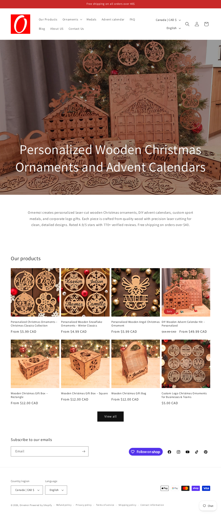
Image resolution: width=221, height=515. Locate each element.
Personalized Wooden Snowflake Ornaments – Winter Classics (81, 323)
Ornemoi (24, 505)
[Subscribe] (83, 451)
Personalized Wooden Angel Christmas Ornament (135, 323)
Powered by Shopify (41, 505)
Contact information (152, 504)
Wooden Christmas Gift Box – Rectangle (29, 395)
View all (110, 416)
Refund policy (64, 504)
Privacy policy (84, 504)
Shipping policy (127, 504)
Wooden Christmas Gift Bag (128, 393)
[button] (72, 19)
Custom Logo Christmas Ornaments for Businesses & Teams (184, 395)
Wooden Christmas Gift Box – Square (84, 393)
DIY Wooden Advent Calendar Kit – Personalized (183, 323)
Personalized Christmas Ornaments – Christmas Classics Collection (34, 323)
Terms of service (105, 504)
